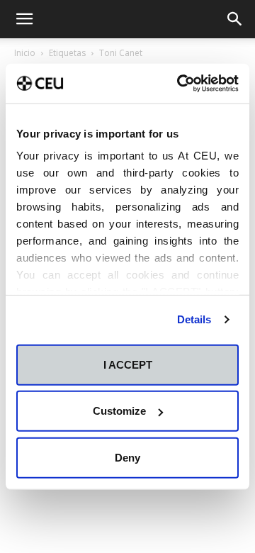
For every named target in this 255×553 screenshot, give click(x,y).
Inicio (24, 53)
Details (194, 319)
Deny (127, 457)
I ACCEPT (127, 364)
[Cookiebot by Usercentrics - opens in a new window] (180, 83)
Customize (119, 411)
